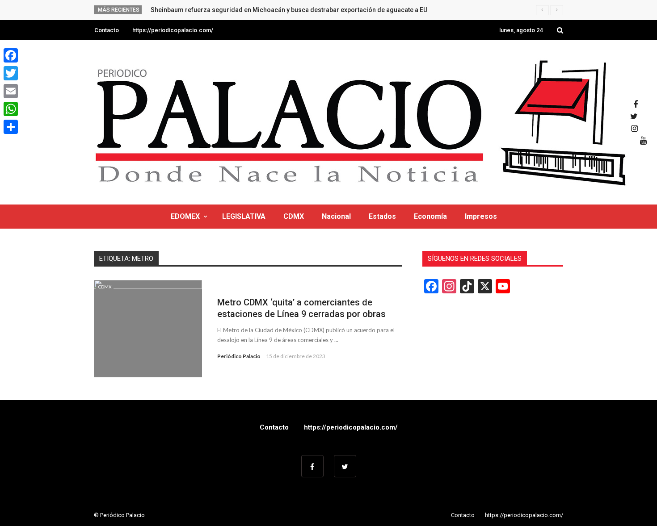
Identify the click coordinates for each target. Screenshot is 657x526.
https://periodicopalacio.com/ (172, 30)
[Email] (11, 91)
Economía (430, 216)
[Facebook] (11, 55)
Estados (382, 216)
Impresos (481, 216)
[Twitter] (11, 73)
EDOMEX (185, 216)
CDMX (293, 216)
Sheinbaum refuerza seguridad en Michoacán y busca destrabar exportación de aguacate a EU (289, 9)
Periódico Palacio (239, 356)
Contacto (106, 30)
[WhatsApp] (11, 109)
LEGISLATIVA (243, 216)
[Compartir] (11, 127)
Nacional (336, 216)
